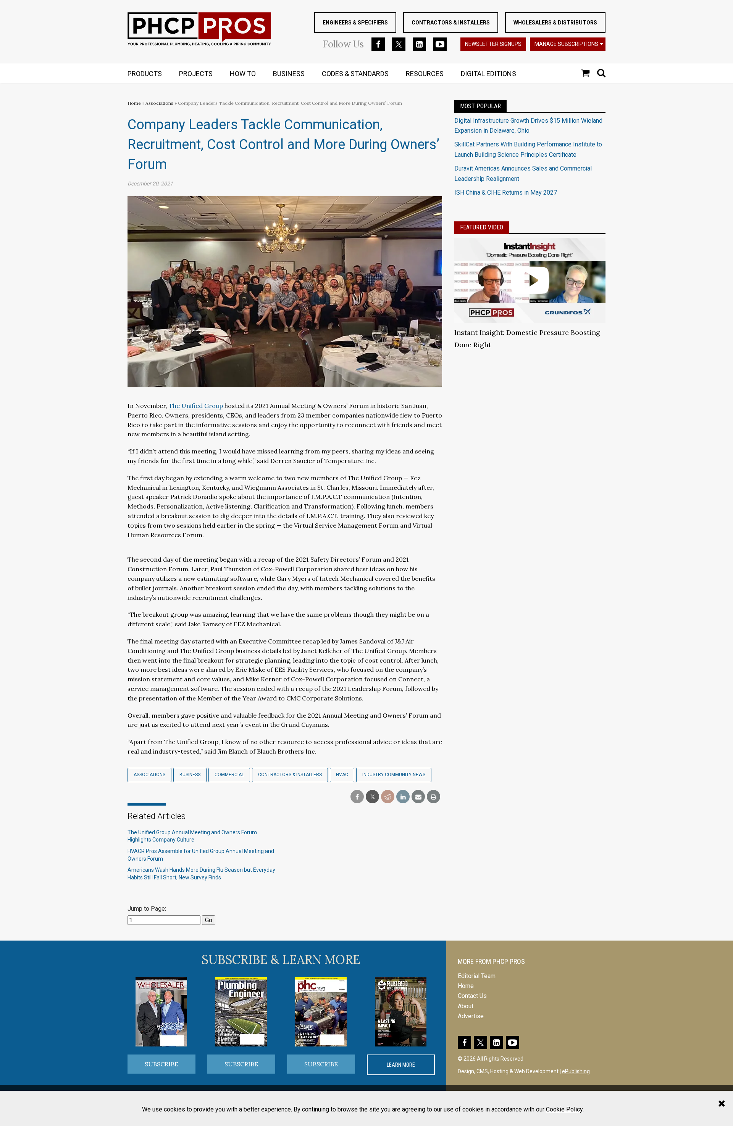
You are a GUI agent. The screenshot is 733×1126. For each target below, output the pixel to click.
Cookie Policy (564, 1109)
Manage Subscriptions (566, 44)
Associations (159, 103)
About (465, 1006)
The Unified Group (196, 405)
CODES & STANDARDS (355, 74)
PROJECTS (196, 74)
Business (189, 774)
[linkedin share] (403, 797)
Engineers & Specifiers (355, 22)
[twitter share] (372, 797)
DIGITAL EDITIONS (488, 74)
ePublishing (576, 1071)
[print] (433, 797)
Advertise (471, 1016)
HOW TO (243, 74)
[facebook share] (357, 797)
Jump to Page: (147, 908)
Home (134, 103)
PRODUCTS (145, 74)
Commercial (229, 774)
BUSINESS (289, 74)
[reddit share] (387, 797)
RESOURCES (425, 74)
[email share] (418, 797)
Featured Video (481, 227)
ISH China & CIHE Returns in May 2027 (505, 192)
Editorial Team (477, 976)
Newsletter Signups (493, 44)
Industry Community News (393, 774)
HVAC (342, 774)
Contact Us (472, 995)
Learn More (401, 1065)
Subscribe (161, 1064)
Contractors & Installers (451, 22)
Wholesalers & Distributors (555, 22)
